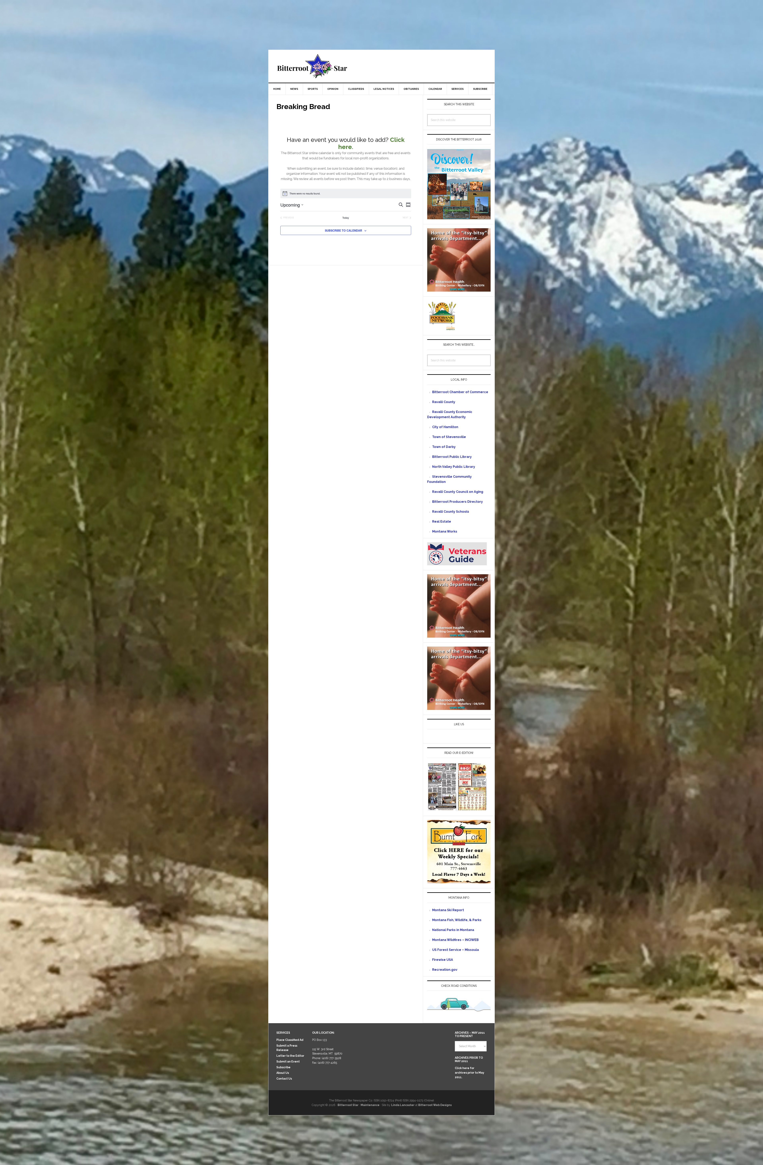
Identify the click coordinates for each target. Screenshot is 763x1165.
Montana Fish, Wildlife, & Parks (456, 920)
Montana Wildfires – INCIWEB (455, 940)
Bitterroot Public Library (452, 457)
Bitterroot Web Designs (435, 1105)
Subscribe (283, 1067)
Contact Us (284, 1078)
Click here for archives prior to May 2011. (469, 1072)
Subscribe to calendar (343, 230)
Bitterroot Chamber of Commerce (460, 392)
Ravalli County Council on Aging (457, 492)
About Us (282, 1072)
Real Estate (441, 521)
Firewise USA (442, 960)
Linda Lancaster (402, 1105)
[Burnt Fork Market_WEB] (459, 881)
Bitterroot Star (381, 66)
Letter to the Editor (290, 1055)
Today (345, 217)
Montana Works (444, 531)
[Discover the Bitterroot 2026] (459, 217)
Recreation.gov (444, 970)
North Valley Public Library (453, 467)
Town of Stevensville (449, 437)
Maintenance (370, 1105)
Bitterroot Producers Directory (457, 502)
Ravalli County (443, 402)
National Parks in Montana (453, 930)
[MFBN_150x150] (442, 328)
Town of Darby (444, 447)
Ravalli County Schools (450, 511)
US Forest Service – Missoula (455, 950)
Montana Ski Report (448, 910)
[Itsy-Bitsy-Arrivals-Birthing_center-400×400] (459, 290)
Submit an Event (288, 1061)
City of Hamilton (445, 427)
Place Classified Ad (289, 1039)
